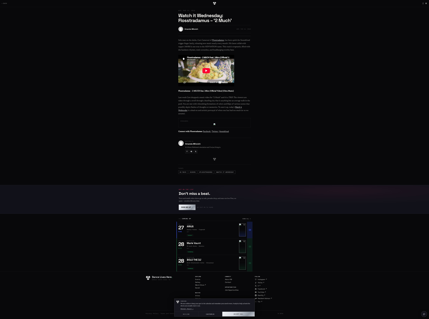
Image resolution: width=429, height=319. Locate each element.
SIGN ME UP (187, 207)
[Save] (244, 224)
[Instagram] (187, 151)
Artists (197, 296)
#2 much (183, 172)
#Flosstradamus (205, 172)
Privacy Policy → (187, 309)
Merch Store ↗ (200, 285)
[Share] (423, 3)
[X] (195, 151)
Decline (186, 314)
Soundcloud (224, 132)
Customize (210, 314)
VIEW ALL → (246, 218)
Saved (197, 288)
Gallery (197, 282)
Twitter (215, 132)
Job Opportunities (232, 290)
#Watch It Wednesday (225, 172)
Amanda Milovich (191, 29)
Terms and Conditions (170, 313)
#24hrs (193, 172)
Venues (198, 298)
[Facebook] (191, 151)
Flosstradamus (218, 40)
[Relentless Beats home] (214, 3)
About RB (228, 279)
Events (197, 279)
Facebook (207, 132)
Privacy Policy (152, 313)
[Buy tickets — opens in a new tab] (249, 230)
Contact (228, 282)
